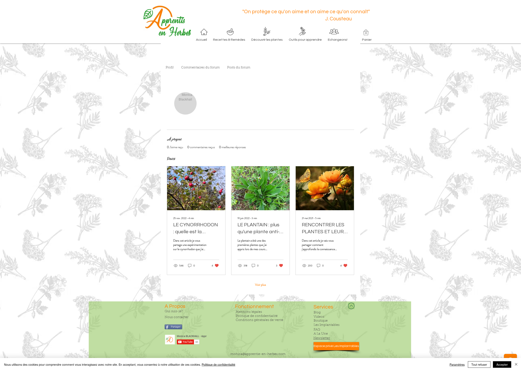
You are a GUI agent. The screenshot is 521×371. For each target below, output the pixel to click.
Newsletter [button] (321, 338)
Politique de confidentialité (257, 316)
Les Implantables (326, 325)
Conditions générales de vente (259, 320)
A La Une (321, 333)
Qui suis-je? (174, 311)
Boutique (321, 320)
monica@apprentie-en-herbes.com (258, 354)
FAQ (317, 329)
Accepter (502, 364)
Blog (317, 312)
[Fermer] (516, 364)
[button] (365, 32)
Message (318, 111)
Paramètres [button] (457, 364)
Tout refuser (479, 364)
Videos (319, 316)
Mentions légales (249, 312)
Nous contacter (176, 317)
